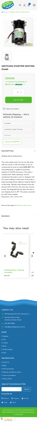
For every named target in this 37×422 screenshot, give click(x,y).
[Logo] (8, 5)
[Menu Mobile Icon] (34, 5)
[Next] (32, 256)
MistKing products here (23, 205)
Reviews (6, 216)
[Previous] (5, 256)
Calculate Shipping (12, 142)
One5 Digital (19, 414)
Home (6, 12)
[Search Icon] (20, 5)
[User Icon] (24, 5)
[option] (18, 32)
